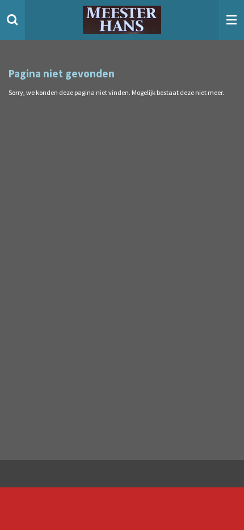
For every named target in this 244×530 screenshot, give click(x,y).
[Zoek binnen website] (12, 20)
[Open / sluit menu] (231, 20)
